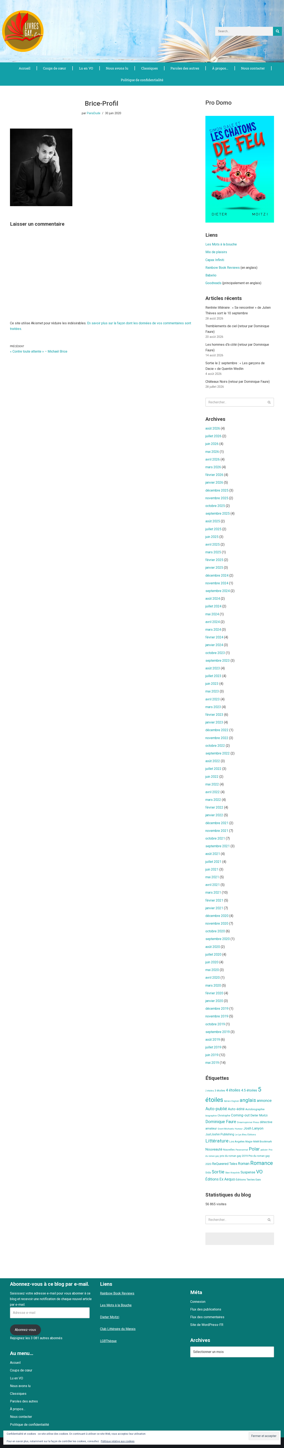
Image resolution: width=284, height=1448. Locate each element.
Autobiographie (254, 1109)
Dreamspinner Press (248, 1122)
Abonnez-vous (25, 1330)
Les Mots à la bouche (221, 244)
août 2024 (212, 599)
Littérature (216, 1141)
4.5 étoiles (249, 1090)
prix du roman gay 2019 (234, 1155)
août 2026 (212, 428)
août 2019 (212, 1040)
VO (259, 1172)
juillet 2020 (213, 954)
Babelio (210, 275)
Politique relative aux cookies (118, 1441)
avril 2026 (212, 459)
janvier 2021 (214, 908)
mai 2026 (212, 452)
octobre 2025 (215, 506)
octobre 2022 (215, 746)
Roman (243, 1163)
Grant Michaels (226, 1128)
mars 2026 (213, 467)
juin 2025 (212, 537)
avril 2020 (212, 978)
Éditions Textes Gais (248, 1179)
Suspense (248, 1172)
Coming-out (240, 1115)
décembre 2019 (216, 1009)
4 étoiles (233, 1090)
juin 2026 (212, 444)
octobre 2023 (215, 653)
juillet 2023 (213, 676)
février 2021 (214, 900)
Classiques (149, 68)
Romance (261, 1163)
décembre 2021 (216, 823)
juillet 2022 (213, 769)
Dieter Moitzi (259, 1115)
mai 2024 (212, 614)
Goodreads (213, 283)
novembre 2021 (216, 831)
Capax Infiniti (214, 260)
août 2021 (212, 854)
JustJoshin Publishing (219, 1134)
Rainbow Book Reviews (222, 268)
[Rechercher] (277, 31)
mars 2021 (213, 892)
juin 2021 (212, 869)
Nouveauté (213, 1149)
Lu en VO (86, 68)
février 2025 (214, 560)
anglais (248, 1100)
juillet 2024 (213, 606)
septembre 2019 (217, 1032)
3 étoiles (220, 1090)
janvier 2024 (214, 645)
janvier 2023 (214, 722)
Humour (239, 1128)
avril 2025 (212, 544)
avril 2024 (212, 622)
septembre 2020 (217, 939)
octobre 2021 (215, 838)
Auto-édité (236, 1109)
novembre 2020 (216, 923)
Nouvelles (229, 1149)
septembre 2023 (217, 661)
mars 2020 (213, 985)
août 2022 (212, 761)
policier (264, 1149)
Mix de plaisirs (216, 252)
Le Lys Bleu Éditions (245, 1134)
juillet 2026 (213, 436)
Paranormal (242, 1149)
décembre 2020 (216, 916)
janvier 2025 (214, 568)
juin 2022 (212, 777)
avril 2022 (212, 792)
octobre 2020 (215, 931)
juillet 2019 (213, 1047)
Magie (248, 1141)
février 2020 (214, 993)
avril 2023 (212, 699)
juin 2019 (212, 1055)
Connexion (197, 1302)
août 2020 (212, 947)
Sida (208, 1172)
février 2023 (214, 715)
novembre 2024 (216, 583)
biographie (211, 1115)
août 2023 (212, 668)
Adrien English (231, 1101)
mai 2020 (212, 970)
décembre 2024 (216, 575)
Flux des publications (205, 1309)
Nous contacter (253, 68)
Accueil (24, 68)
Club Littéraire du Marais (118, 1329)
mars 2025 (213, 552)
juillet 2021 (213, 862)
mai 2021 (212, 877)
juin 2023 (212, 684)
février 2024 (214, 637)
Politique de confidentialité (142, 80)
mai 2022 (212, 784)
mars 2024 (213, 630)
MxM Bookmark (262, 1141)
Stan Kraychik (232, 1172)
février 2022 (214, 807)
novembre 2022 (216, 738)
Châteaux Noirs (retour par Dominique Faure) (237, 382)
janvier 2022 (214, 815)
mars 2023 (213, 707)
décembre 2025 (216, 490)
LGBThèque (108, 1341)
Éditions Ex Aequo (220, 1179)
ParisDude (93, 113)
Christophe (223, 1115)
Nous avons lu (117, 68)
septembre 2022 (217, 753)
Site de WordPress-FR (206, 1325)
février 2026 (214, 475)
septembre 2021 (217, 846)
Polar (254, 1149)
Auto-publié (216, 1108)
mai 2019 (212, 1063)
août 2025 (212, 521)
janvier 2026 (214, 482)
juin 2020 (212, 962)
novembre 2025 (216, 498)
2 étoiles (209, 1090)
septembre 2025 (217, 513)
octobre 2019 (215, 1024)
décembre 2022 (216, 730)
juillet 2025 (213, 529)
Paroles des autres (184, 68)
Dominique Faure (220, 1121)
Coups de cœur (54, 68)
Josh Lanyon (253, 1128)
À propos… (220, 68)
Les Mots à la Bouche (116, 1305)
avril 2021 (212, 885)
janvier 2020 (214, 1001)
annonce (264, 1100)
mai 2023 (212, 691)
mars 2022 (213, 800)
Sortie (218, 1171)
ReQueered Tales (224, 1164)
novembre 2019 (216, 1016)
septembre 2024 (217, 591)
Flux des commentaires (207, 1317)
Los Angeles (236, 1141)
